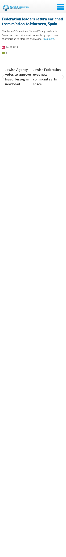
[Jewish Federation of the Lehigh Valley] (16, 8)
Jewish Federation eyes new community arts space (47, 77)
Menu (60, 7)
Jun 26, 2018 (12, 46)
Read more (48, 38)
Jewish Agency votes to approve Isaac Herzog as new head (18, 77)
